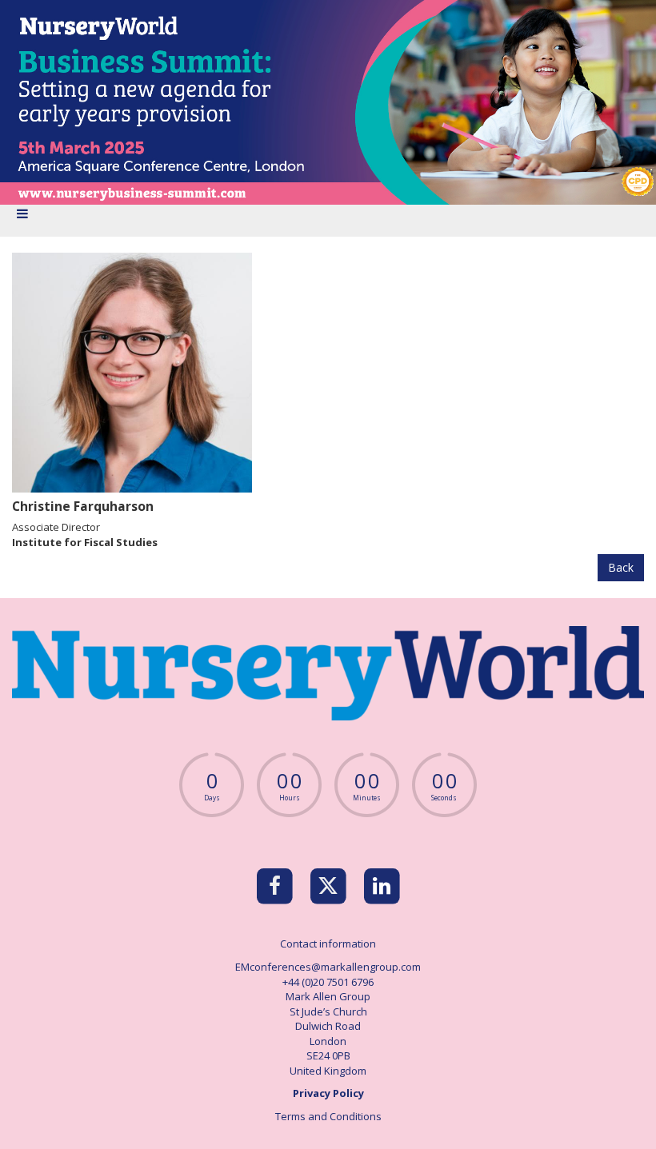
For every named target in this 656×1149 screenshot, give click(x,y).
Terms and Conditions (328, 1116)
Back (621, 567)
